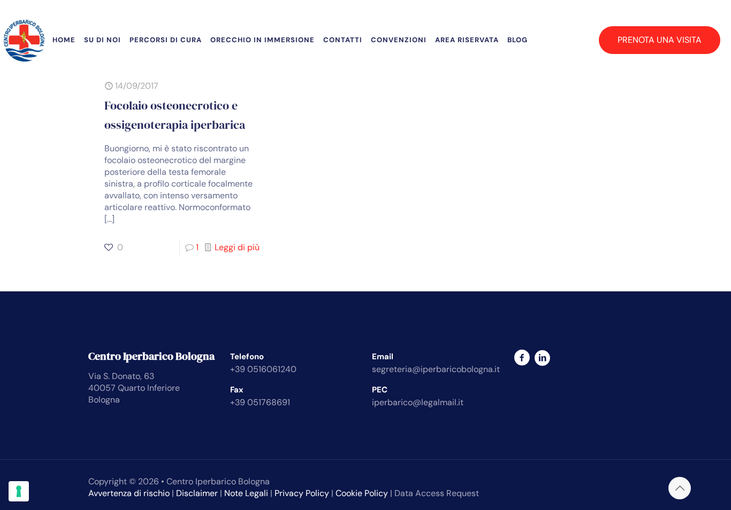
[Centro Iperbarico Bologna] (24, 40)
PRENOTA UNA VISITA (660, 39)
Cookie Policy (362, 493)
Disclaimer (197, 493)
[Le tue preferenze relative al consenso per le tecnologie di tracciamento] (19, 491)
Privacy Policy (302, 493)
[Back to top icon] (679, 488)
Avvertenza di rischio (129, 493)
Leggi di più (237, 247)
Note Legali (246, 493)
